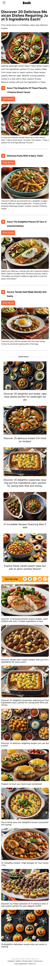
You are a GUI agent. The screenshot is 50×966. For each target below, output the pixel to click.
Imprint (18, 961)
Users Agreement (20, 964)
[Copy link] (45, 579)
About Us (32, 964)
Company (11, 961)
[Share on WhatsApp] (35, 579)
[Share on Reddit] (40, 579)
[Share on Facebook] (25, 579)
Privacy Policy (27, 961)
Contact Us (38, 961)
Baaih (27, 3)
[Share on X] (30, 579)
